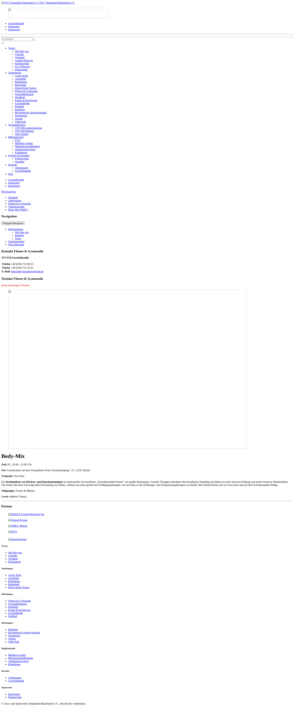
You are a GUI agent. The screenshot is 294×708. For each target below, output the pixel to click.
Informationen (15, 229)
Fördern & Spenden (18, 155)
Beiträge (19, 235)
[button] (6, 191)
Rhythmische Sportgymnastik (31, 112)
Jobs (10, 174)
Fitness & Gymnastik (26, 91)
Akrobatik (20, 78)
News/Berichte (16, 244)
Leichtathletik (22, 103)
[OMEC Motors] (17, 525)
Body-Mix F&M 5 (18, 209)
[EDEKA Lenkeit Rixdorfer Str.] (26, 514)
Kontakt (12, 164)
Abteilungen (14, 72)
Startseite (13, 197)
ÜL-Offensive (22, 66)
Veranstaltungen (16, 124)
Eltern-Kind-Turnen (25, 88)
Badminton (21, 81)
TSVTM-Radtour (24, 131)
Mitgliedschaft (15, 137)
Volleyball (20, 121)
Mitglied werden (24, 143)
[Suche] (34, 39)
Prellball (19, 106)
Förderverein (22, 158)
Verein (11, 48)
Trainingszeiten (16, 206)
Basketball (20, 85)
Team (18, 238)
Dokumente (21, 69)
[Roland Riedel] (17, 539)
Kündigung (21, 152)
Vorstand (19, 57)
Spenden (19, 161)
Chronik (19, 54)
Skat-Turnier (21, 134)
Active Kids (21, 75)
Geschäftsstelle (23, 170)
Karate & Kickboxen (26, 100)
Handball (20, 97)
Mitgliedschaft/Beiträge (27, 146)
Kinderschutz (22, 63)
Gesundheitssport (24, 94)
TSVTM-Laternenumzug (28, 127)
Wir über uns (22, 51)
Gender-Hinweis (24, 60)
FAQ (17, 140)
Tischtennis (21, 115)
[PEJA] (12, 531)
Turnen (19, 118)
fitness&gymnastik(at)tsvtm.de (27, 271)
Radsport (20, 109)
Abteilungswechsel (25, 149)
